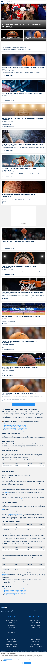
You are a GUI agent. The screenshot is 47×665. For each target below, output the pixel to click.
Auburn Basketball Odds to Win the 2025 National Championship (19, 267)
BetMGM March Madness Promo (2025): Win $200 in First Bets (14, 47)
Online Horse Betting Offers (11, 648)
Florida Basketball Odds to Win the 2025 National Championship (18, 195)
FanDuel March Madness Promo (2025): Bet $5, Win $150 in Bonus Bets (23, 68)
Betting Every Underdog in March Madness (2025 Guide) (15, 590)
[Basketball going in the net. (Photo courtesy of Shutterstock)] (23, 86)
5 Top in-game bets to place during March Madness (19, 393)
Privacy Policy (5, 660)
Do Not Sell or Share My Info (35, 646)
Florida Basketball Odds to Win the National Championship (15, 431)
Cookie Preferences (35, 643)
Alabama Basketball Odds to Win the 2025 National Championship (19, 342)
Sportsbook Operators (11, 646)
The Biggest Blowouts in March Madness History (13, 594)
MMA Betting (12, 631)
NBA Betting (12, 622)
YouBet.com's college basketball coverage (14, 514)
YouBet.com (7, 492)
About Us (35, 648)
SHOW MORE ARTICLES (23, 404)
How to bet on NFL (35, 619)
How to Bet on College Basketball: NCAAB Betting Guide (15, 593)
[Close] (45, 653)
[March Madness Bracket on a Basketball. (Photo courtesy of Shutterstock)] (23, 187)
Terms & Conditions (35, 639)
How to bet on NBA (35, 622)
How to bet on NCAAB (35, 624)
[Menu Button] (2, 1)
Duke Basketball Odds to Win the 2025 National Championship (22, 144)
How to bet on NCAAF (35, 620)
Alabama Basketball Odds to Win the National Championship (15, 425)
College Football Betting (12, 620)
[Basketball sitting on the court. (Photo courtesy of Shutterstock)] (23, 110)
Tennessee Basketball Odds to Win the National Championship (16, 426)
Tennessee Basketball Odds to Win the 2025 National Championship (20, 368)
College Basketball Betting (12, 624)
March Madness (30, 416)
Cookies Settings (19, 662)
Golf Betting (12, 627)
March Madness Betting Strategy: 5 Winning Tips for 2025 (21, 317)
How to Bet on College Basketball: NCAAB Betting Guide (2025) (23, 292)
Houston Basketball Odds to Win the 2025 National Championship (19, 169)
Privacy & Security (35, 641)
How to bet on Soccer (35, 625)
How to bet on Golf (35, 627)
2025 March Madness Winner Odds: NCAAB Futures (19, 242)
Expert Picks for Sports (11, 644)
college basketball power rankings (37, 498)
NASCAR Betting (11, 632)
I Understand (27, 662)
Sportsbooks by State (12, 643)
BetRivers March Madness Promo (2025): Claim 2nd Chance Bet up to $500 (16, 49)
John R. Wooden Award (19, 498)
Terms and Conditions (8, 659)
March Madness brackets (15, 419)
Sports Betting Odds (12, 641)
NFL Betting (11, 619)
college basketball (10, 3)
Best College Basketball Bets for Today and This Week (14, 588)
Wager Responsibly (35, 644)
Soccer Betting (11, 625)
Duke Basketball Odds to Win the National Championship (15, 423)
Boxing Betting (11, 629)
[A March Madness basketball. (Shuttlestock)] (23, 359)
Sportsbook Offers (11, 639)
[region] (23, 658)
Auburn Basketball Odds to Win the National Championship (15, 429)
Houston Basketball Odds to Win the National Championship (15, 428)
